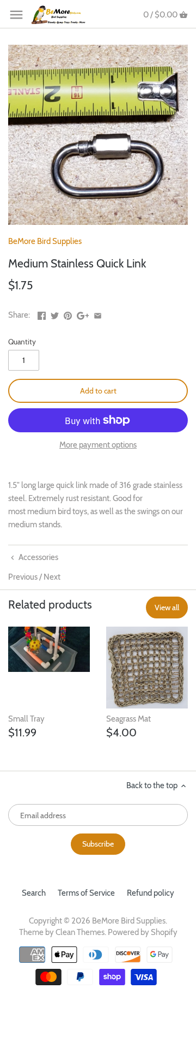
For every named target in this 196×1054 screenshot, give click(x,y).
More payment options (98, 445)
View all (167, 607)
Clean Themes (80, 932)
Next (52, 577)
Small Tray (26, 719)
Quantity (22, 341)
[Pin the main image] (68, 314)
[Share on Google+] (83, 314)
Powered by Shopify (142, 932)
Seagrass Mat (128, 719)
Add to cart (98, 391)
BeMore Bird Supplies (45, 241)
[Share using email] (98, 314)
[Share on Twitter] (55, 314)
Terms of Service (86, 893)
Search (34, 893)
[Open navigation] (16, 15)
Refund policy (150, 893)
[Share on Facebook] (42, 314)
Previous (23, 577)
